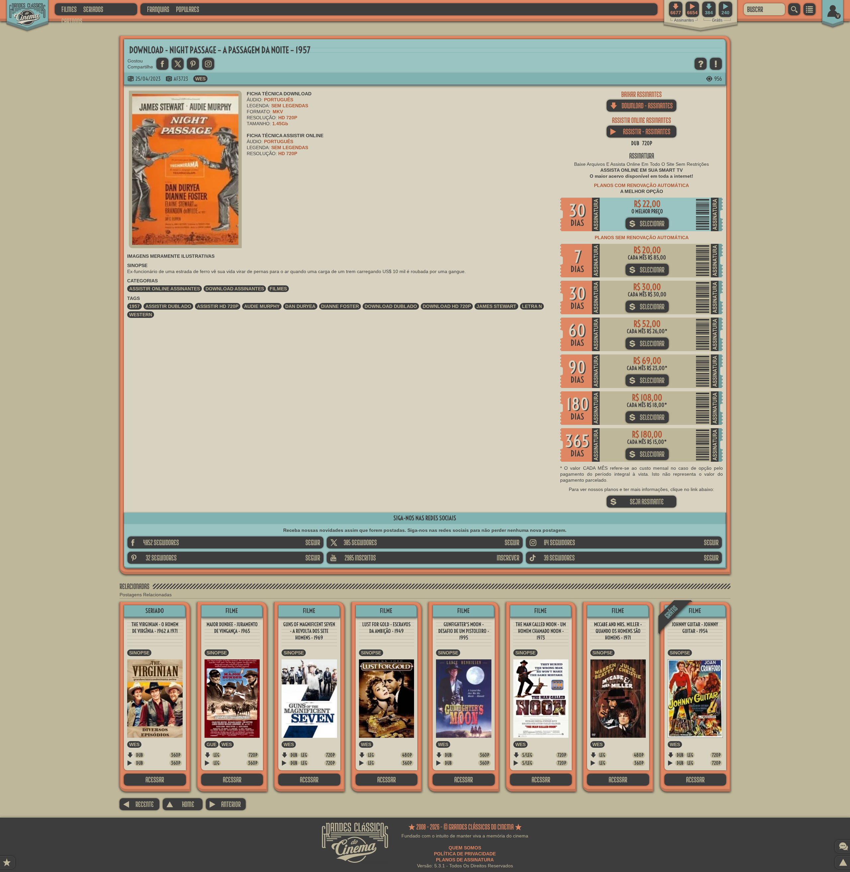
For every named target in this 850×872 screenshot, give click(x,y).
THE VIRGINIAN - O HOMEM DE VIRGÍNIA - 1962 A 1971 (154, 627)
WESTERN (140, 314)
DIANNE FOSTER (340, 306)
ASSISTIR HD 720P (217, 306)
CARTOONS (71, 21)
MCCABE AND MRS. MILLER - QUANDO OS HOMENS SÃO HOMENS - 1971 (618, 631)
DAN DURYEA (300, 306)
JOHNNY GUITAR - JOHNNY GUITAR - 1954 (695, 627)
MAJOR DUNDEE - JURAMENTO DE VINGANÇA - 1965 (232, 627)
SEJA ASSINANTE (637, 501)
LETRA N (532, 306)
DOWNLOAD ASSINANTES (235, 288)
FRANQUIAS (158, 9)
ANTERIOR (225, 804)
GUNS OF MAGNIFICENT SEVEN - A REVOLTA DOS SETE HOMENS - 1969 (309, 631)
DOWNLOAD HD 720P (447, 306)
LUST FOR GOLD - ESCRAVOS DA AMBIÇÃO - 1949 (386, 627)
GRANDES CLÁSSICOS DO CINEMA (21, 9)
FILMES (69, 9)
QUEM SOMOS (465, 847)
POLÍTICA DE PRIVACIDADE (465, 853)
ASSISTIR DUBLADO (168, 306)
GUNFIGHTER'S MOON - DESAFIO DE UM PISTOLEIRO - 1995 (463, 631)
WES (200, 78)
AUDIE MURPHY (262, 306)
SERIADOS (93, 9)
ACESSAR (154, 779)
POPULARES (187, 9)
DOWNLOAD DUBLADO (391, 306)
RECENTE (138, 804)
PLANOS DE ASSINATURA (465, 859)
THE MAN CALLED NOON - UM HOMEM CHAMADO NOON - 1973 (541, 631)
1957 (134, 306)
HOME (180, 804)
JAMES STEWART (496, 306)
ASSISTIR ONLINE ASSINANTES (164, 288)
